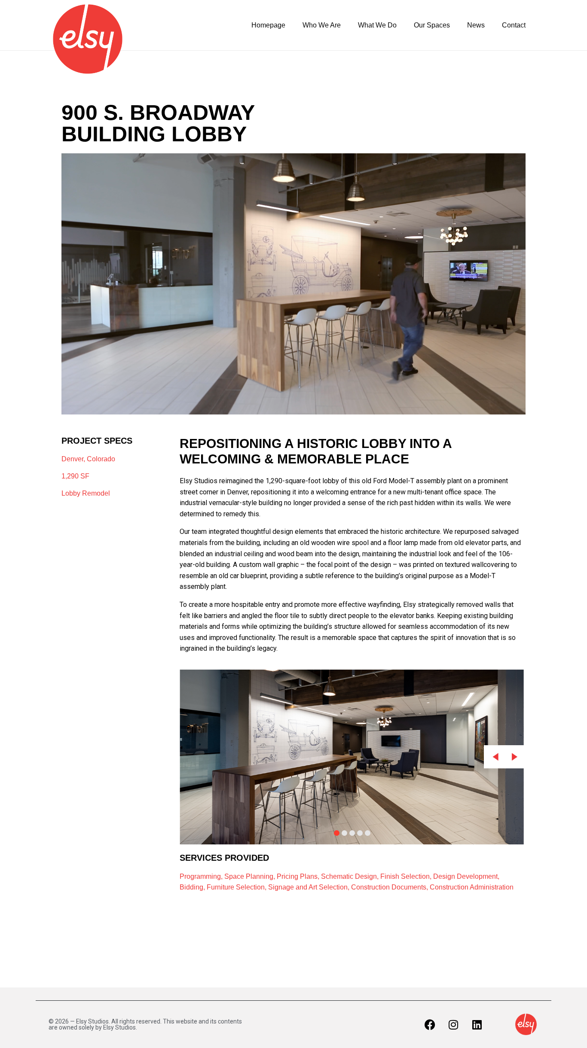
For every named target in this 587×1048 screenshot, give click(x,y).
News (476, 25)
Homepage (268, 25)
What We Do (377, 25)
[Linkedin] (477, 1024)
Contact (514, 25)
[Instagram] (453, 1024)
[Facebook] (429, 1024)
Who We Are (322, 25)
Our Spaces (432, 25)
